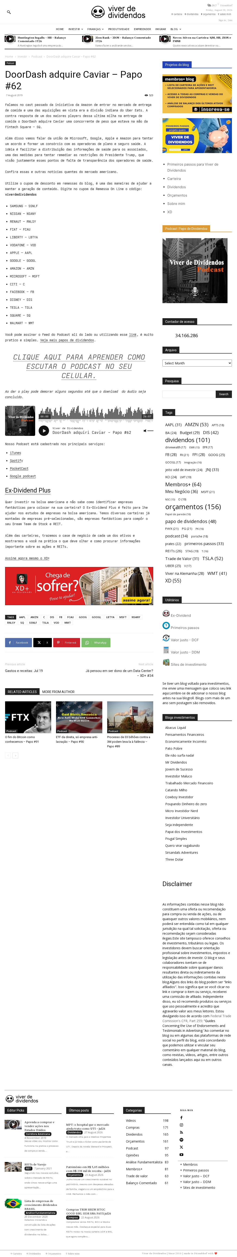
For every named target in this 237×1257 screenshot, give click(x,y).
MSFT (123, 617)
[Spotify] (181, 1140)
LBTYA (110, 617)
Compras (73, 1217)
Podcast (36, 57)
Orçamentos (177, 195)
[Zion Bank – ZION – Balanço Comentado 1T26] (87, 39)
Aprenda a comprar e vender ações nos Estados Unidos (39, 1126)
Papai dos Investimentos (183, 831)
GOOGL (96, 617)
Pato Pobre (173, 748)
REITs (173, 550)
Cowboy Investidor (179, 797)
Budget (190, 432)
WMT (67, 622)
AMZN (34, 617)
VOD (56, 622)
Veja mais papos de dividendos (67, 340)
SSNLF (33, 622)
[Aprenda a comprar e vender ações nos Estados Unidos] (13, 1124)
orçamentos (193, 506)
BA (171, 433)
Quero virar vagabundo (182, 845)
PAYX (172, 529)
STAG (191, 551)
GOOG (83, 617)
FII (184, 455)
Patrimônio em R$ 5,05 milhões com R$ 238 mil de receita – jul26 (88, 1169)
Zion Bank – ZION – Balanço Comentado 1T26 (123, 39)
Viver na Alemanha (184, 573)
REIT (28, 1168)
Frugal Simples (176, 838)
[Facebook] (181, 1117)
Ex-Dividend (180, 615)
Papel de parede (178, 514)
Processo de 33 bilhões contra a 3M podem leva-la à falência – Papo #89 (128, 741)
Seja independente (179, 825)
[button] (9, 12)
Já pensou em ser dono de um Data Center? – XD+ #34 (119, 673)
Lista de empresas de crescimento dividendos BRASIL (41, 1205)
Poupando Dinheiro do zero (186, 804)
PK (200, 528)
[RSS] (181, 1132)
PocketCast (19, 468)
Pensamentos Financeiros (184, 734)
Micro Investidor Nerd (181, 811)
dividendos (187, 439)
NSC (170, 499)
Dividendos (176, 187)
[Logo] (118, 12)
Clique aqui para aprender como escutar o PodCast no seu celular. (79, 366)
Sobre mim (176, 203)
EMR (194, 447)
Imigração (193, 462)
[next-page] (15, 755)
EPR (208, 447)
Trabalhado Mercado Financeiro (189, 783)
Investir (22, 57)
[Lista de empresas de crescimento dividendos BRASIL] (13, 1203)
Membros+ (183, 484)
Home (9, 57)
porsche (199, 536)
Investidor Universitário (182, 818)
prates (173, 544)
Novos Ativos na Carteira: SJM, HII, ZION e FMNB (202, 39)
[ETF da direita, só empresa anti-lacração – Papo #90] (79, 717)
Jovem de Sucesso (179, 769)
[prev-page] (8, 755)
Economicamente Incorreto (185, 741)
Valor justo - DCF (184, 640)
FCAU (70, 617)
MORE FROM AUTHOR (58, 692)
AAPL (22, 617)
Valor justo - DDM (185, 652)
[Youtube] (181, 1154)
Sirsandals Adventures (181, 852)
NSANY (136, 617)
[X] (181, 1147)
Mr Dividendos (176, 762)
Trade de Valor (182, 558)
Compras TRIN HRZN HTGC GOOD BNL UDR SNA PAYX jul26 (88, 1211)
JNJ (212, 469)
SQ (22, 622)
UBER (173, 565)
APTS (218, 425)
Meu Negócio (181, 491)
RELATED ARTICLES (22, 692)
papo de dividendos (190, 521)
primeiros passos (204, 543)
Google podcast (23, 476)
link (133, 335)
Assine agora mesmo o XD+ (27, 558)
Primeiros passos (184, 627)
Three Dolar (174, 859)
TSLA (45, 622)
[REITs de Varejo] (13, 1166)
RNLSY (11, 622)
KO (171, 477)
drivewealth (175, 447)
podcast (176, 535)
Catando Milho (176, 790)
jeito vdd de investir (184, 470)
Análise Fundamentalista (40, 1212)
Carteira (174, 178)
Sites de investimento (188, 664)
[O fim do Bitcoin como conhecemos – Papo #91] (28, 717)
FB (60, 617)
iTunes (15, 453)
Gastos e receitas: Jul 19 (24, 671)
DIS (52, 617)
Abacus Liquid (175, 727)
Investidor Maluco (178, 776)
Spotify (16, 461)
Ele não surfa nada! (179, 755)
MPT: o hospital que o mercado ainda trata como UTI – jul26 (87, 1127)
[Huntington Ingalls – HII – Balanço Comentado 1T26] (10, 39)
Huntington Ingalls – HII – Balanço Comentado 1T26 (42, 39)
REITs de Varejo (35, 1164)
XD (169, 212)
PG (187, 529)
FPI (198, 454)
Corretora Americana (38, 1134)
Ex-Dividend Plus (28, 490)
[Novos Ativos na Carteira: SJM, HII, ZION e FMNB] (164, 39)
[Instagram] (181, 1125)
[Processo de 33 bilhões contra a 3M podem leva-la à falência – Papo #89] (130, 717)
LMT (185, 477)
